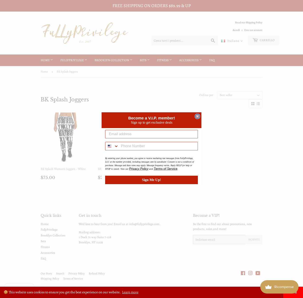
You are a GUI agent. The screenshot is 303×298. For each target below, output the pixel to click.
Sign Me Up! (151, 180)
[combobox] (112, 146)
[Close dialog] (197, 116)
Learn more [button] (130, 292)
